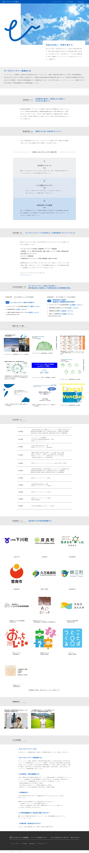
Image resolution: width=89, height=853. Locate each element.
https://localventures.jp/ (25, 274)
